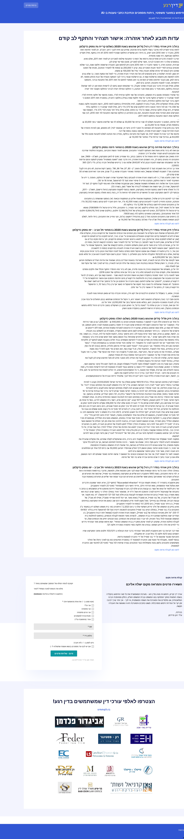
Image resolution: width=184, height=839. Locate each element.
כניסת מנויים (31, 5)
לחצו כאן (152, 18)
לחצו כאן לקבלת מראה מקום (167, 141)
